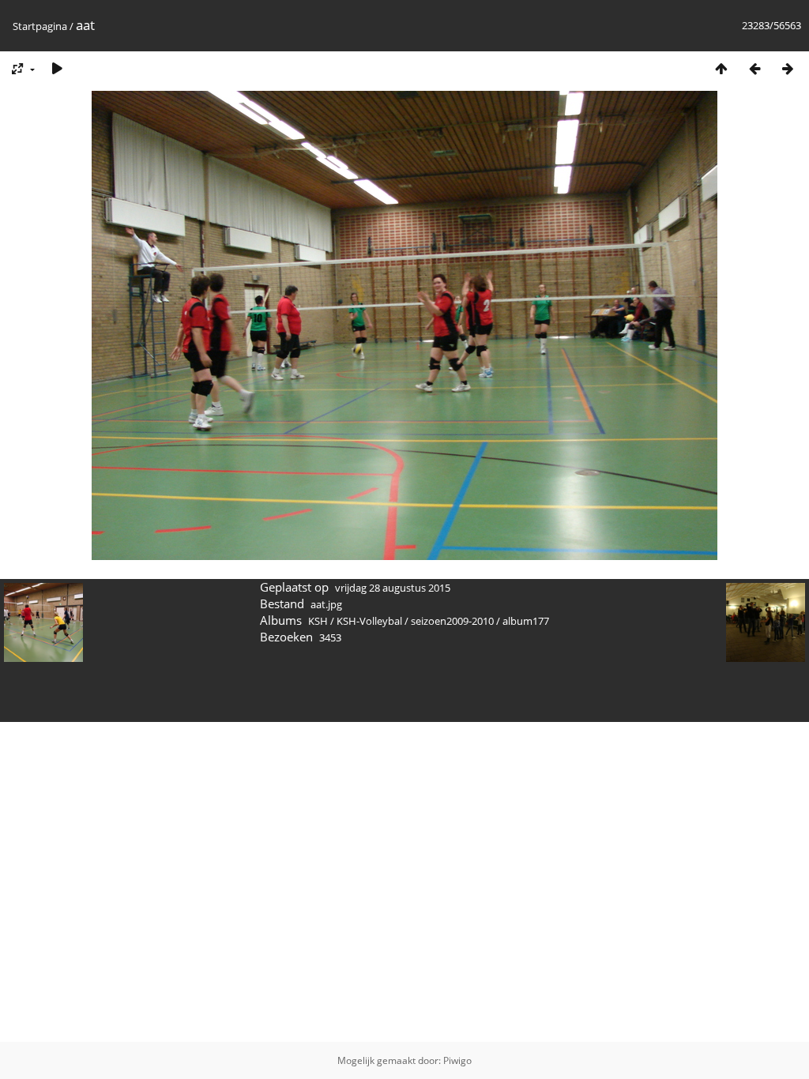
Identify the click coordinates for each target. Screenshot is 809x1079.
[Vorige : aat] (754, 68)
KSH (318, 621)
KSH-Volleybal (369, 621)
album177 (525, 621)
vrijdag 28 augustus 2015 (392, 588)
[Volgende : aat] (787, 68)
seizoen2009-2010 (452, 621)
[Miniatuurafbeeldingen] (721, 68)
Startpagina (40, 26)
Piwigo (457, 1060)
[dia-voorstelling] (56, 68)
